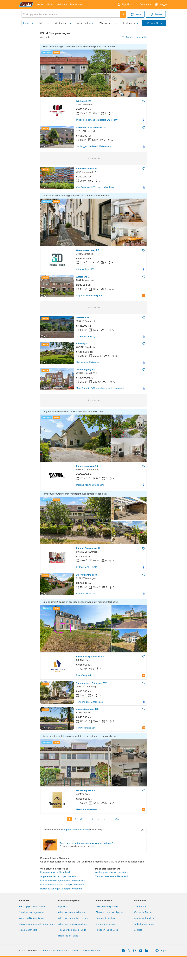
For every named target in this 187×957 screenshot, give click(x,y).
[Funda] (26, 4)
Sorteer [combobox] (136, 37)
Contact (138, 929)
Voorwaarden (60, 950)
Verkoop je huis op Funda (32, 906)
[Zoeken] (123, 14)
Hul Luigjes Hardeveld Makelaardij (93, 146)
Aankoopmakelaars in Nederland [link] (111, 872)
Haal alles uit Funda (68, 935)
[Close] (142, 829)
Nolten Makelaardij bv (87, 336)
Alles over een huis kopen (71, 912)
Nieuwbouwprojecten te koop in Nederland (62, 884)
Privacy (46, 950)
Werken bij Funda (142, 912)
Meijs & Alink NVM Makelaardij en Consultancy (100, 388)
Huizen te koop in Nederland (55, 872)
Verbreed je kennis (105, 924)
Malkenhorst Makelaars (87, 362)
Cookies (74, 950)
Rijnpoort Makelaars (86, 593)
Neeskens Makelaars (86, 809)
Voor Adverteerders (144, 918)
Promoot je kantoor (105, 918)
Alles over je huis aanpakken (72, 924)
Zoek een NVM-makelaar (31, 918)
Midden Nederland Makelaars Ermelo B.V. (97, 119)
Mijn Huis (63, 906)
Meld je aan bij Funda (107, 906)
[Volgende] (127, 819)
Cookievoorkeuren (91, 950)
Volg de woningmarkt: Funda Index (37, 924)
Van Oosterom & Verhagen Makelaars (95, 187)
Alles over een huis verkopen (73, 918)
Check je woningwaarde (31, 912)
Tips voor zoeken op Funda (72, 929)
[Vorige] (60, 819)
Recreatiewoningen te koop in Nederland (61, 888)
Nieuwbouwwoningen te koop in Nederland (62, 880)
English (164, 950)
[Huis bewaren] (143, 101)
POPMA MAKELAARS (87, 567)
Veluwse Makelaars (86, 727)
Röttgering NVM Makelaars (89, 701)
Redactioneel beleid (144, 924)
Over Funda (140, 906)
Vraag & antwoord (28, 929)
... (110, 819)
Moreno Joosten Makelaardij (90, 484)
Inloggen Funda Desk (107, 929)
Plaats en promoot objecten (110, 912)
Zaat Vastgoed (83, 675)
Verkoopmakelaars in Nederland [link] (111, 876)
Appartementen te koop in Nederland (59, 876)
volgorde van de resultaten (76, 829)
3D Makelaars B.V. (85, 269)
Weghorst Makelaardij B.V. (89, 295)
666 (117, 819)
